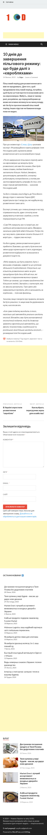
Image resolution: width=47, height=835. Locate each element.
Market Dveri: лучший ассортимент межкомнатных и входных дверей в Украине (20, 608)
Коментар (8, 440)
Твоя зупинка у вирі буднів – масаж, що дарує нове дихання (32, 761)
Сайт (5, 494)
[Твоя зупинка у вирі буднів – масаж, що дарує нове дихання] (10, 759)
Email (6, 483)
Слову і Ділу (26, 144)
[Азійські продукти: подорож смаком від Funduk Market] (10, 793)
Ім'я (5, 472)
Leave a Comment (31, 77)
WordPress (16, 832)
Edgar (21, 77)
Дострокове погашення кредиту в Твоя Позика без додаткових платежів (32, 747)
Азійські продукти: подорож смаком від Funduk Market (29, 795)
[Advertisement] (25, 35)
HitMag (27, 832)
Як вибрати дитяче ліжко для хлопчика (21, 637)
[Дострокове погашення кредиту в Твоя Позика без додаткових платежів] (10, 744)
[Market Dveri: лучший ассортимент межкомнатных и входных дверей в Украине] (10, 773)
